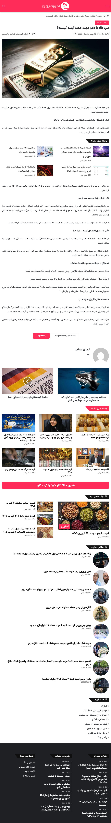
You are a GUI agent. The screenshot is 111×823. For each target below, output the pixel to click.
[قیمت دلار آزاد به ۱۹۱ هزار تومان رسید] (18, 457)
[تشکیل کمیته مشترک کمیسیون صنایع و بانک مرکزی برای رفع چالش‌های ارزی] (55, 423)
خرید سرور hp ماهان (97, 728)
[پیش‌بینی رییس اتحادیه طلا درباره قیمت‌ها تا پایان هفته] (92, 423)
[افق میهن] (55, 6)
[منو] (107, 7)
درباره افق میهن (27, 767)
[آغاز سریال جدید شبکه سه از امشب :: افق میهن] (101, 614)
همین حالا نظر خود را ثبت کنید (55, 485)
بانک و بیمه (90, 16)
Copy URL (41, 335)
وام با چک (102, 737)
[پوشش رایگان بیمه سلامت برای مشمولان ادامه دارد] (45, 151)
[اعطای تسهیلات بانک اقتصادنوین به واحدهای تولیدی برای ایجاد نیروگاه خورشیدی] (101, 151)
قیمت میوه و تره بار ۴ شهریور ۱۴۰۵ (18, 516)
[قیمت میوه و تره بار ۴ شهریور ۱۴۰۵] (45, 519)
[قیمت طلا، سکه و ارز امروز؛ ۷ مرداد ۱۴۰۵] (55, 457)
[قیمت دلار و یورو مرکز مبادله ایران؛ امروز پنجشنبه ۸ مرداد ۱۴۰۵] (101, 170)
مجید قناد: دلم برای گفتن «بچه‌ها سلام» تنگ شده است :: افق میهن (59, 643)
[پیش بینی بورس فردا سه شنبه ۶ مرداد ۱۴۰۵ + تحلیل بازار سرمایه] (101, 632)
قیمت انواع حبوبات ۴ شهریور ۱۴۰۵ (90, 533)
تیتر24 (104, 706)
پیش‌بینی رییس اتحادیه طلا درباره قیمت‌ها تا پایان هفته (95, 436)
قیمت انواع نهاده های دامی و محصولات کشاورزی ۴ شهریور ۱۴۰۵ (18, 530)
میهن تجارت (29, 776)
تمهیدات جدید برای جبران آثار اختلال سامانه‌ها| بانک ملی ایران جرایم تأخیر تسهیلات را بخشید (19, 437)
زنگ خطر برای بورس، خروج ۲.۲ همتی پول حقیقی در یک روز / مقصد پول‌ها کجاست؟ (52, 554)
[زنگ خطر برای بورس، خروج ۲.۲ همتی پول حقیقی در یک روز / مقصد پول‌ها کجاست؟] (101, 560)
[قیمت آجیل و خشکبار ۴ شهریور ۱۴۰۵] (45, 507)
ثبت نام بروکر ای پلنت (96, 724)
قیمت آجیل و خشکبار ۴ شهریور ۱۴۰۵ (20, 504)
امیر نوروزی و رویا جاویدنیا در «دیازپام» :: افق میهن (67, 571)
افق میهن (102, 16)
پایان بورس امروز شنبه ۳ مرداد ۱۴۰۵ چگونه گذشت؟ (66, 679)
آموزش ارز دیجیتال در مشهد (93, 715)
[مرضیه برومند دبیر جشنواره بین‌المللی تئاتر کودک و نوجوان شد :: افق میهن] (101, 596)
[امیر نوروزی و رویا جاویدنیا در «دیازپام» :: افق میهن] (101, 578)
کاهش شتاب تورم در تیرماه (97, 469)
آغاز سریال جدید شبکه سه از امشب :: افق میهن (68, 607)
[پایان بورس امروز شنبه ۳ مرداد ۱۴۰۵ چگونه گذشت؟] (101, 685)
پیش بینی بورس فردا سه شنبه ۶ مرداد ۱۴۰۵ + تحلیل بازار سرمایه (60, 625)
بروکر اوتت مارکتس (97, 733)
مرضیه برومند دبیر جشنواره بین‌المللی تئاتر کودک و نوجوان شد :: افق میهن (56, 589)
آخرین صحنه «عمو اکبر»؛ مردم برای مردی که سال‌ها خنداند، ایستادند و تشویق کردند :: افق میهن (49, 663)
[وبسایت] (88, 354)
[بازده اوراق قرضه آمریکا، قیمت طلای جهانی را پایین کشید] (45, 170)
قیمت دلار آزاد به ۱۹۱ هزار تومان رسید (19, 469)
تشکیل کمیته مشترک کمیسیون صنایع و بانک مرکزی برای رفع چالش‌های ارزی (56, 436)
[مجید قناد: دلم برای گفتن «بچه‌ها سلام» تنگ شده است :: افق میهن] (101, 650)
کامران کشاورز (82, 350)
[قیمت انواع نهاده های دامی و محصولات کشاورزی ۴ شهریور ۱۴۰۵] (45, 532)
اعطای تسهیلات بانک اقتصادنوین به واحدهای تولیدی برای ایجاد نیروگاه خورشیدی (75, 152)
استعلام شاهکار (99, 719)
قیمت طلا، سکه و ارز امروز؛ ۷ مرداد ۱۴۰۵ (57, 471)
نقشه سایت (29, 771)
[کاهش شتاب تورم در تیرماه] (92, 457)
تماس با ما (29, 762)
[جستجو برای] (3, 7)
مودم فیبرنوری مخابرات (95, 710)
